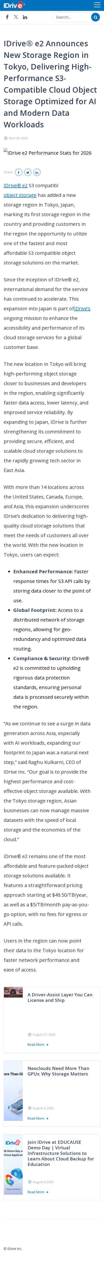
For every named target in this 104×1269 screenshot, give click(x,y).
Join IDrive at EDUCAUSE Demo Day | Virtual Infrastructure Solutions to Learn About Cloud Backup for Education (61, 1153)
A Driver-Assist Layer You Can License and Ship (60, 997)
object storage (20, 195)
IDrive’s (82, 308)
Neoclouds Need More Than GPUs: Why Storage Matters (58, 1071)
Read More (36, 1044)
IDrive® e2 (16, 185)
